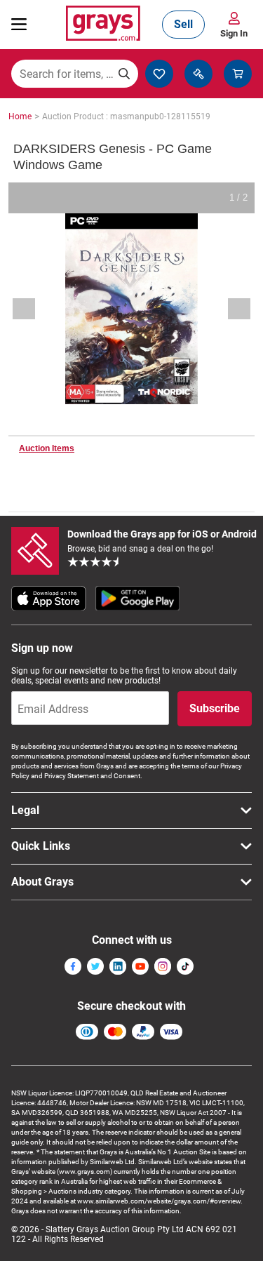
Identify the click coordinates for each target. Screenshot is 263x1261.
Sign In (234, 33)
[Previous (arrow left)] (33, 309)
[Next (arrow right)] (230, 309)
